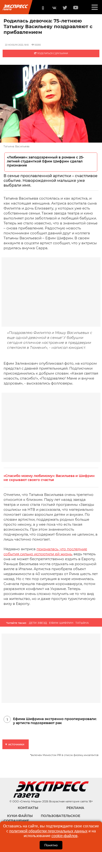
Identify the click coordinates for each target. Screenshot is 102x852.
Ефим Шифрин (61, 623)
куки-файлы (20, 816)
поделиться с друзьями (52, 53)
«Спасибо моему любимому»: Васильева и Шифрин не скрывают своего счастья (49, 478)
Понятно (51, 845)
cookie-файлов (64, 836)
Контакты (28, 808)
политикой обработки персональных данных (48, 831)
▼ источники (14, 744)
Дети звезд (38, 623)
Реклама (75, 808)
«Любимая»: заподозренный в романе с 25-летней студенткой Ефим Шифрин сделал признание (45, 161)
